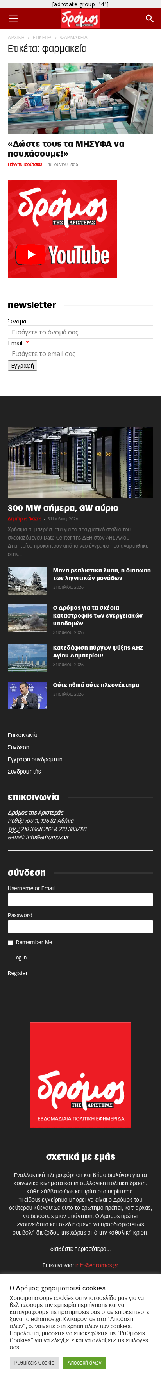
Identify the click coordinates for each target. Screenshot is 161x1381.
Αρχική (16, 37)
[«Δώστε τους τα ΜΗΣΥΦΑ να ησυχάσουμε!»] (80, 98)
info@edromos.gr (47, 837)
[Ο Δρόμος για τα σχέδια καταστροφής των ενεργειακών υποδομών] (27, 618)
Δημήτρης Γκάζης (25, 519)
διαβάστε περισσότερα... (80, 1249)
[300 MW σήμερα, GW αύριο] (80, 462)
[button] (13, 18)
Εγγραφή (22, 365)
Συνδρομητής (24, 772)
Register (18, 973)
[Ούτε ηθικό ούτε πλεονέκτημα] (27, 695)
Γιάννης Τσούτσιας (25, 165)
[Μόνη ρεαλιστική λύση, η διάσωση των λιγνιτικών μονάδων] (27, 580)
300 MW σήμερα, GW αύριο (63, 508)
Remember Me (34, 942)
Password (20, 915)
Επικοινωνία (23, 735)
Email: (18, 343)
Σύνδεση (19, 747)
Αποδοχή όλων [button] (84, 1363)
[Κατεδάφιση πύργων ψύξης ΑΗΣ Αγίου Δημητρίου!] (27, 658)
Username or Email (31, 888)
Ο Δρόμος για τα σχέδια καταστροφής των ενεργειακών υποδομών (98, 616)
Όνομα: (18, 321)
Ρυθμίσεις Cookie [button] (34, 1363)
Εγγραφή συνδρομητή (35, 760)
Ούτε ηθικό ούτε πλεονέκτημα (96, 685)
